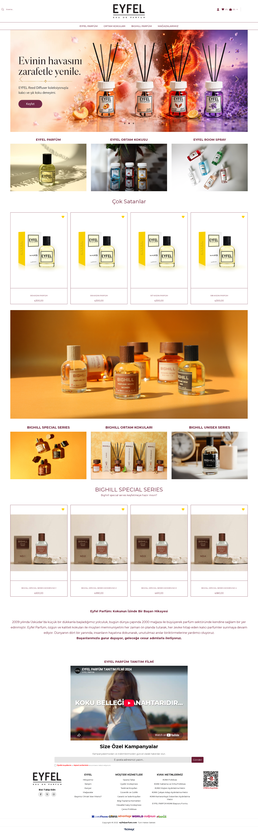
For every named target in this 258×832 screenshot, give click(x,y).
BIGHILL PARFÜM (141, 26)
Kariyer (88, 788)
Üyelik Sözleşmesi (129, 784)
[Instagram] (53, 794)
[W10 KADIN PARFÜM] (52, 250)
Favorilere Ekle (16, 217)
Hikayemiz (88, 780)
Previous (21, 79)
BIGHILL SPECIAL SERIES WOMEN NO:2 (52, 588)
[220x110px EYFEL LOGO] (47, 778)
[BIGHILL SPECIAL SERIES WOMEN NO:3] (112, 543)
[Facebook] (40, 794)
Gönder (197, 759)
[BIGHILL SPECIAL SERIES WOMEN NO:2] (52, 543)
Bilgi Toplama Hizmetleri (129, 801)
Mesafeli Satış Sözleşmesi (129, 805)
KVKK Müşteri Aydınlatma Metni (170, 788)
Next (237, 79)
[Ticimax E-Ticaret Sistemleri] (129, 829)
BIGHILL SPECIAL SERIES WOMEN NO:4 (172, 588)
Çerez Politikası (129, 809)
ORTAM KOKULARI (114, 26)
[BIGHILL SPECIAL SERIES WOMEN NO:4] (172, 543)
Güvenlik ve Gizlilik (129, 792)
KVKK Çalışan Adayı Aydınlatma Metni (170, 792)
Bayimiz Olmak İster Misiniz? (88, 796)
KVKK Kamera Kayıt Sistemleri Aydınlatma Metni (170, 797)
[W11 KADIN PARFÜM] (112, 250)
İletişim (88, 784)
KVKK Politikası (170, 780)
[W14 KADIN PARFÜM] (172, 250)
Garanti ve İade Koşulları (128, 796)
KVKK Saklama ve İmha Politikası (170, 784)
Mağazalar (88, 792)
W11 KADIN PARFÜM (112, 296)
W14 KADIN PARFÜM (172, 296)
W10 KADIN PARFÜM (52, 296)
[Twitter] (47, 794)
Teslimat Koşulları (129, 788)
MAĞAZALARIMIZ (168, 26)
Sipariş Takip (129, 780)
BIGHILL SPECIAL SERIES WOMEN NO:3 (112, 588)
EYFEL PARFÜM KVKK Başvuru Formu (170, 803)
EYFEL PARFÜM (89, 26)
